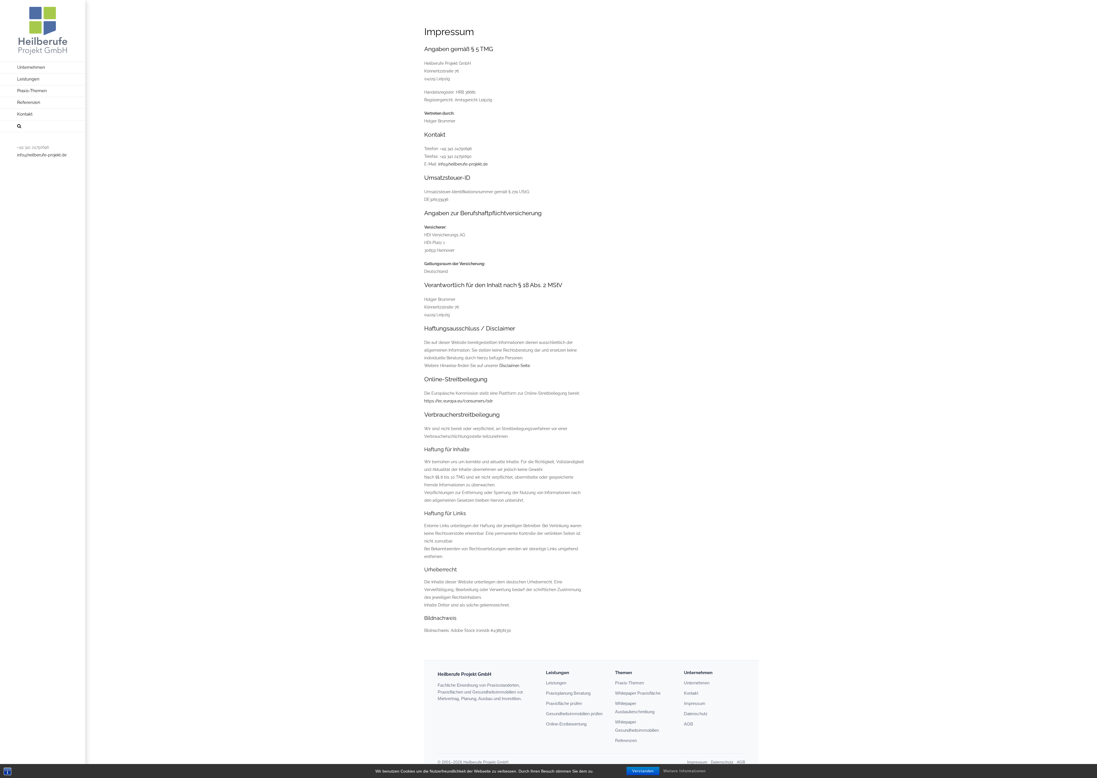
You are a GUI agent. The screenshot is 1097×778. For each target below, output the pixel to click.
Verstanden (643, 771)
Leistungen (556, 682)
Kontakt (691, 693)
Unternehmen (696, 682)
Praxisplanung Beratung (568, 693)
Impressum (694, 703)
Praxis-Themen (629, 682)
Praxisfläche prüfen (564, 703)
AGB (688, 723)
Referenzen (626, 740)
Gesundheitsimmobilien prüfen (574, 713)
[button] (43, 126)
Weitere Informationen (684, 771)
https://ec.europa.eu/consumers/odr (458, 401)
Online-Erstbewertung (566, 723)
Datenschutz (696, 713)
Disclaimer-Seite (514, 365)
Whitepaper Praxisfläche (637, 693)
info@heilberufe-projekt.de (42, 155)
